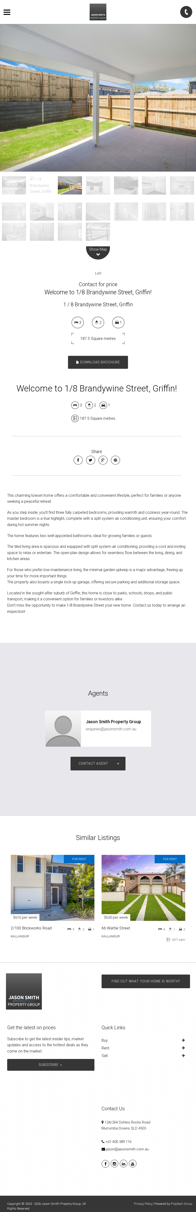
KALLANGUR (20, 936)
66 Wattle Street (116, 928)
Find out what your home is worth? (146, 981)
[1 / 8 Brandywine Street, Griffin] (98, 97)
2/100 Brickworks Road (31, 928)
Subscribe (49, 1065)
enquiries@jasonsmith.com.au (111, 729)
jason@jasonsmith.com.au (127, 1149)
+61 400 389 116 (118, 1142)
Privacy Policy (143, 1204)
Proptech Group (181, 1204)
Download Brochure (99, 362)
